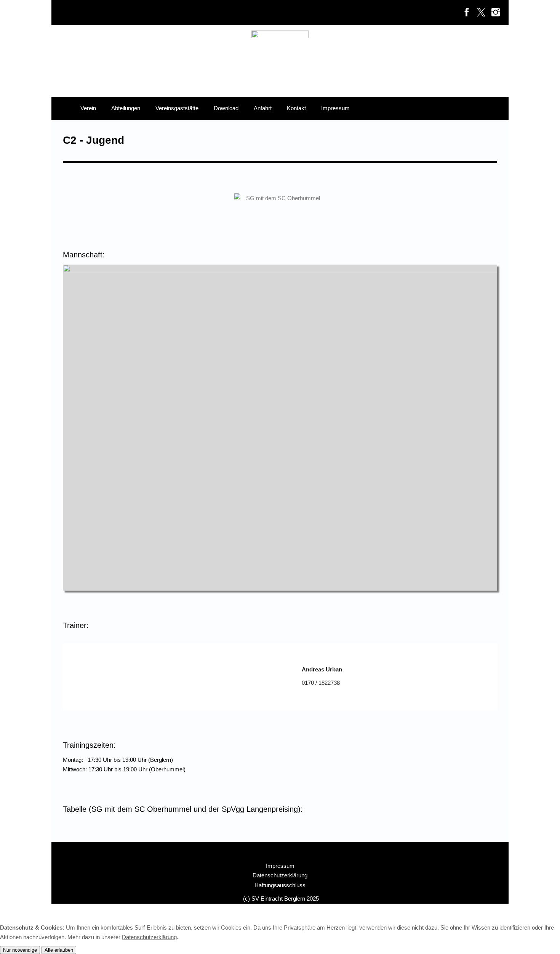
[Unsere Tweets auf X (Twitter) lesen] (481, 12)
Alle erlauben (59, 950)
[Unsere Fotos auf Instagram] (495, 12)
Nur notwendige (20, 950)
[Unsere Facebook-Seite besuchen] (466, 12)
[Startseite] (62, 108)
